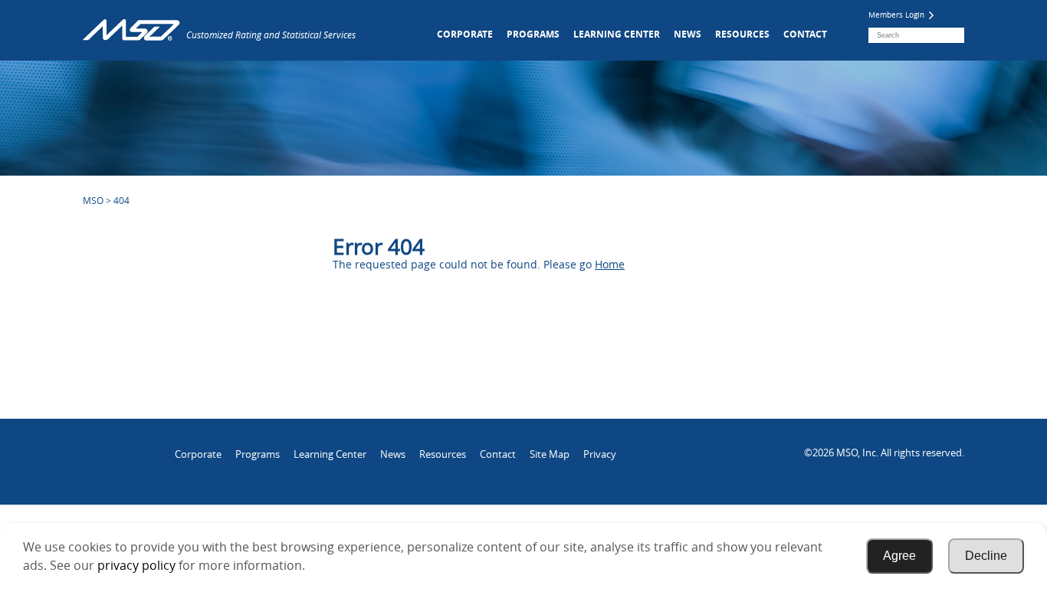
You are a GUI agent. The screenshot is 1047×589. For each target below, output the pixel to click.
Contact (805, 34)
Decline (986, 555)
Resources (742, 34)
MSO (93, 200)
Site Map (549, 454)
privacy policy (136, 565)
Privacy (599, 454)
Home (610, 264)
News (687, 34)
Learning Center (616, 34)
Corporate (465, 34)
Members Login (897, 15)
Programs (533, 34)
